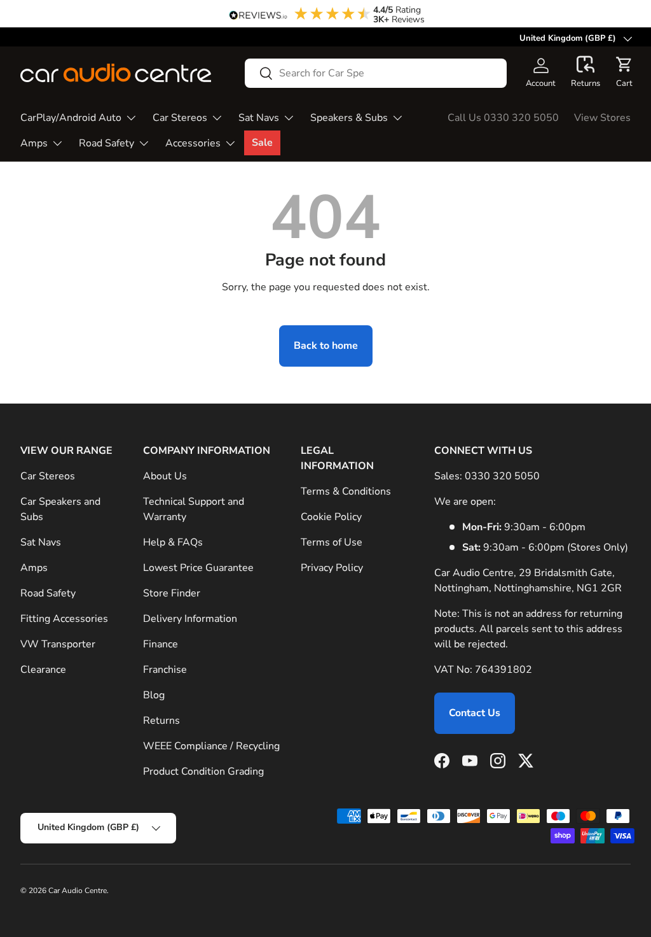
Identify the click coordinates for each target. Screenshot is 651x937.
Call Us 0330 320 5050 (503, 118)
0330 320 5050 (502, 476)
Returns (161, 721)
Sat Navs (40, 542)
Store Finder (171, 593)
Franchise (165, 670)
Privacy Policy (332, 568)
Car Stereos (47, 476)
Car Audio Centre (77, 890)
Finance (160, 644)
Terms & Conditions (346, 491)
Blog (154, 695)
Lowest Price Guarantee (198, 568)
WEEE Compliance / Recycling (211, 746)
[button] (585, 73)
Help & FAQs (173, 542)
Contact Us (474, 713)
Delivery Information (190, 619)
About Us (165, 476)
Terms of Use (331, 542)
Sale (262, 143)
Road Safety (48, 593)
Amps (34, 568)
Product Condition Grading (203, 771)
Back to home (326, 346)
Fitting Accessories (64, 619)
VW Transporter (57, 644)
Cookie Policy (331, 517)
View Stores (602, 118)
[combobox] (376, 73)
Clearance (43, 670)
